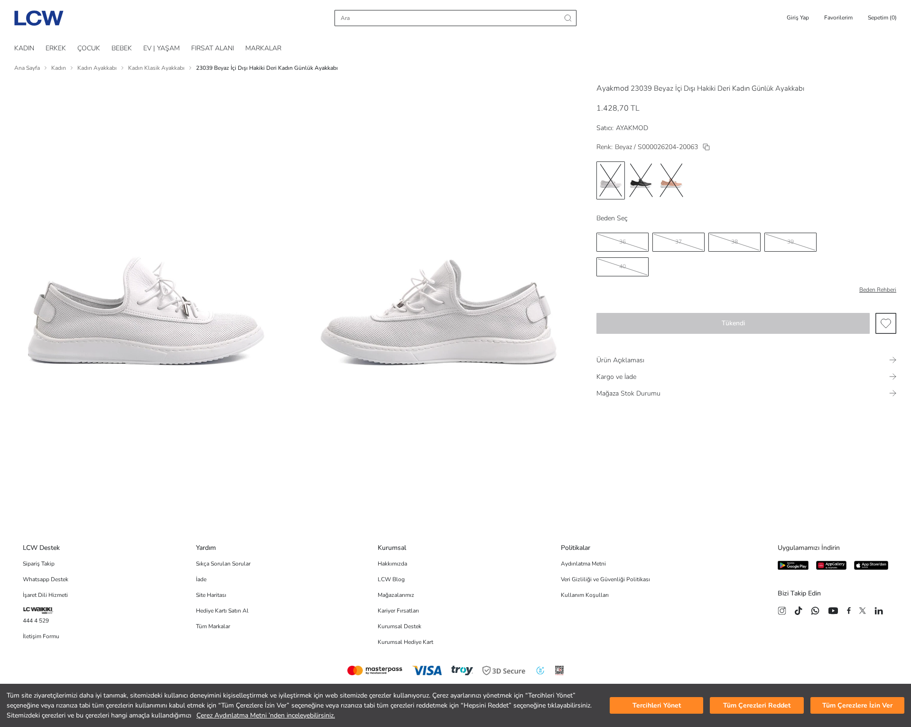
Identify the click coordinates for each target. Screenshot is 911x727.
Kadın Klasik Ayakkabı (156, 68)
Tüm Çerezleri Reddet (756, 705)
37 (678, 241)
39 (790, 241)
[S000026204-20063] (706, 146)
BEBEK (122, 48)
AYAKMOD (632, 127)
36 (622, 241)
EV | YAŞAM (161, 48)
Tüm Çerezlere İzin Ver (857, 705)
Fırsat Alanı (212, 48)
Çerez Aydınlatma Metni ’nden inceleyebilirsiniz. (265, 715)
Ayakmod (612, 88)
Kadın (58, 68)
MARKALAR (263, 48)
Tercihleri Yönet (656, 705)
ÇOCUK (88, 48)
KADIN (24, 48)
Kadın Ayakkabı (97, 68)
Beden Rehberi (877, 289)
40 (622, 266)
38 (734, 241)
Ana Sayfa (27, 68)
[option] (610, 180)
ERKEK (56, 48)
